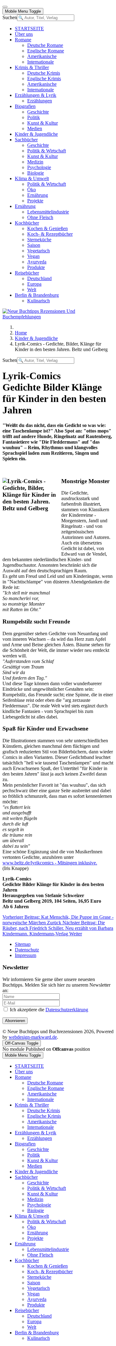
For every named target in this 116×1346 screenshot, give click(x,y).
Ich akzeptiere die (48, 1009)
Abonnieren (15, 1020)
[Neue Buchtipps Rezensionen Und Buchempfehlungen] (58, 316)
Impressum (25, 955)
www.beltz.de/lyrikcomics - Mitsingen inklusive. (49, 862)
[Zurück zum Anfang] (4, 7)
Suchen (9, 17)
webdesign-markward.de (33, 1037)
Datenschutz (27, 949)
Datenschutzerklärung (66, 1009)
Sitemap (23, 944)
